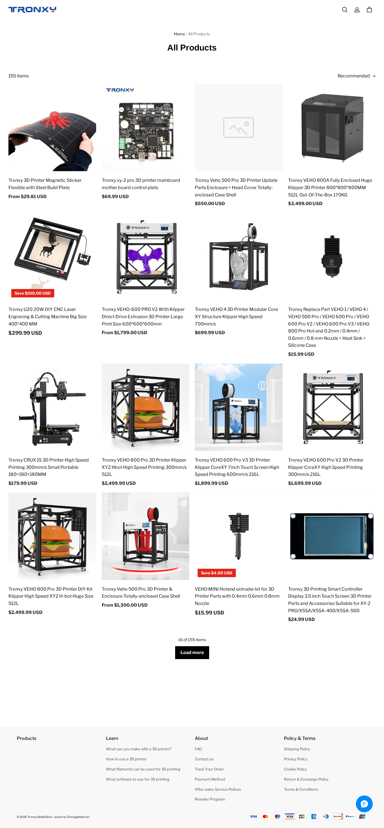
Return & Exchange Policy (306, 779)
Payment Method (210, 779)
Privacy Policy (296, 759)
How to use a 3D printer (126, 759)
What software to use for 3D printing (138, 779)
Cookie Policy (295, 769)
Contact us (204, 759)
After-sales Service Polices (218, 789)
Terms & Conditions (301, 789)
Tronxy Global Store (40, 816)
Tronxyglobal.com (78, 816)
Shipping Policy (297, 749)
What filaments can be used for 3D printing (143, 769)
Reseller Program (210, 799)
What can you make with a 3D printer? (138, 749)
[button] (344, 9)
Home (179, 33)
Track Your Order (209, 769)
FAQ (198, 749)
